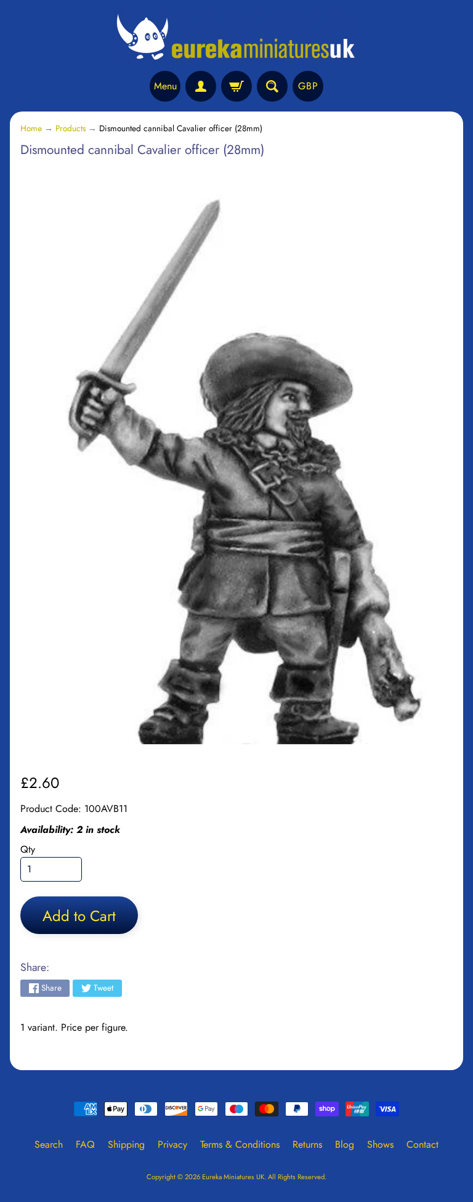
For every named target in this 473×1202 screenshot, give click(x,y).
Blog (344, 1144)
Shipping (126, 1144)
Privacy (172, 1144)
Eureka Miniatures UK (233, 1177)
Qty (27, 849)
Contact (422, 1144)
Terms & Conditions (240, 1144)
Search (48, 1144)
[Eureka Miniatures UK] (236, 37)
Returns (307, 1144)
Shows (380, 1144)
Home (31, 128)
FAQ (85, 1144)
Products (70, 128)
